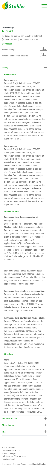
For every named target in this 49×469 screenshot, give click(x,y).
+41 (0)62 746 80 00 (18, 456)
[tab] (24, 68)
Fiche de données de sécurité (15, 55)
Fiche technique (9, 49)
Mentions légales (19, 464)
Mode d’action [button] (8, 425)
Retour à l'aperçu (8, 28)
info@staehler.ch (8, 459)
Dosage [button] (5, 67)
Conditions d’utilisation (37, 464)
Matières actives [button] (9, 418)
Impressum (6, 464)
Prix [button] (3, 431)
